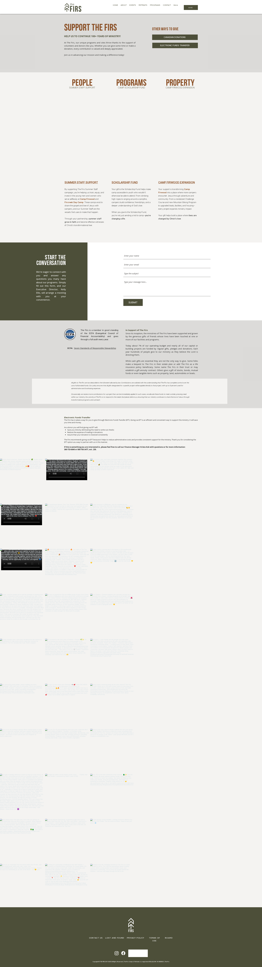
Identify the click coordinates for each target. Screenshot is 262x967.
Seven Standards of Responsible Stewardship (95, 348)
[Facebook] (123, 953)
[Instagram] (116, 953)
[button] (123, 7)
